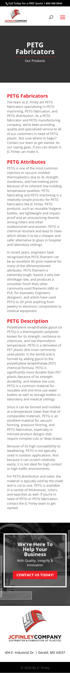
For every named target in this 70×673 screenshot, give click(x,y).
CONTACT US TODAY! (35, 574)
